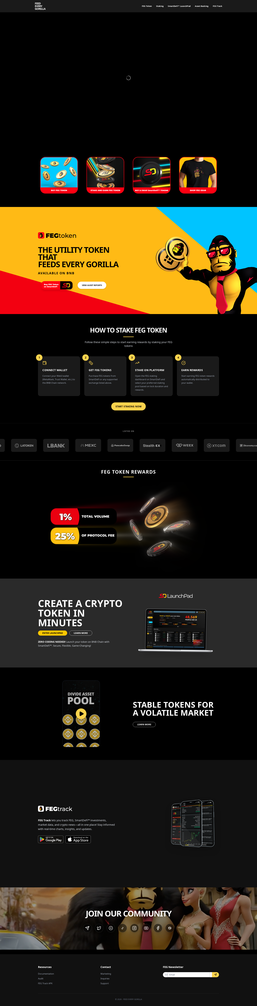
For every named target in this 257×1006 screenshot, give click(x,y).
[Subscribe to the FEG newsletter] (215, 974)
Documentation (46, 973)
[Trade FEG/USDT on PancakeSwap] (62, 445)
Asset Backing (202, 6)
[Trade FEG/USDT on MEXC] (30, 445)
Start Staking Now (129, 406)
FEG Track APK (45, 983)
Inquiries (105, 978)
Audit (40, 978)
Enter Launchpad (52, 633)
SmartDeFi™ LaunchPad (179, 6)
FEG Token (147, 6)
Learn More (81, 633)
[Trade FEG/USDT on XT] (158, 445)
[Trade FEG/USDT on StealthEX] (94, 445)
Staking (160, 6)
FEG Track (217, 6)
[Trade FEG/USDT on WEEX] (126, 445)
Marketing (106, 973)
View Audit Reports (92, 285)
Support (105, 983)
